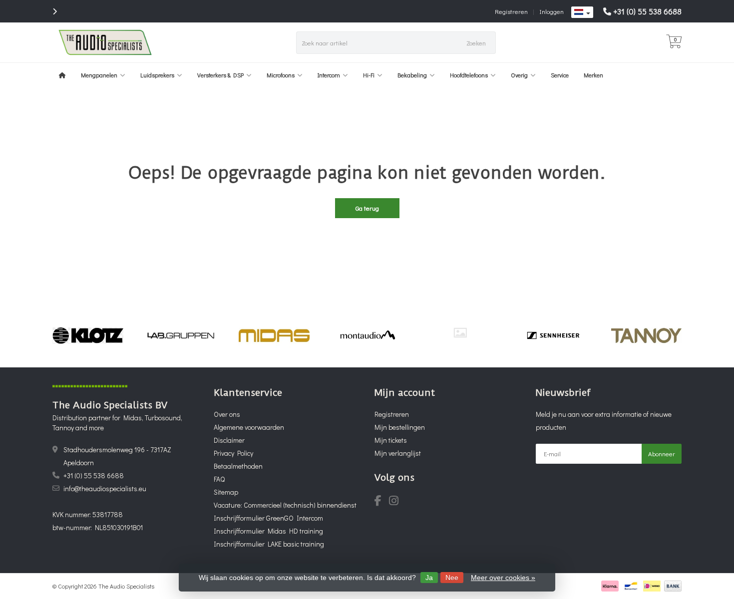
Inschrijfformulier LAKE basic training (269, 544)
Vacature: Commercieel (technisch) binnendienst (285, 505)
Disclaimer (229, 440)
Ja (429, 578)
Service (560, 75)
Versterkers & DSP (220, 75)
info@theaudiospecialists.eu (104, 488)
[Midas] (274, 335)
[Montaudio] (367, 335)
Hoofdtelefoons (469, 75)
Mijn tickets (390, 440)
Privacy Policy (233, 453)
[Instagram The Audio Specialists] (396, 502)
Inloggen (551, 11)
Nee (451, 578)
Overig (519, 75)
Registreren (511, 11)
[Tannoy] (646, 335)
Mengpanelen (99, 75)
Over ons (227, 414)
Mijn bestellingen (399, 427)
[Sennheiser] (553, 335)
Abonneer (661, 453)
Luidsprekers (157, 75)
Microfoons (281, 75)
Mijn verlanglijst (397, 453)
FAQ (219, 479)
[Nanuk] (460, 332)
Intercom (329, 75)
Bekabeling (412, 75)
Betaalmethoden (238, 466)
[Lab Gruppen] (181, 335)
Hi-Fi (368, 75)
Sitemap (226, 492)
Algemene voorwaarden (249, 427)
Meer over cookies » (503, 578)
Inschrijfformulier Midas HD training (268, 531)
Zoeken (476, 42)
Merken (593, 75)
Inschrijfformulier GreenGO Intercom (268, 518)
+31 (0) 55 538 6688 (647, 11)
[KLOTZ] (87, 335)
